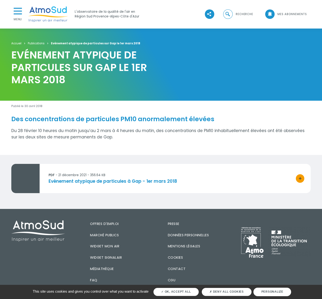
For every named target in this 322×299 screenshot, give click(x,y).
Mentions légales (184, 246)
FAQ (93, 280)
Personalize (272, 291)
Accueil (16, 43)
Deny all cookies (228, 291)
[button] (238, 14)
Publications (36, 43)
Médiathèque (102, 268)
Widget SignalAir (106, 257)
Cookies (175, 257)
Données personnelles (188, 235)
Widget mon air (104, 246)
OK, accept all (177, 291)
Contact (177, 268)
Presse (173, 223)
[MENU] (18, 10)
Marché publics (104, 235)
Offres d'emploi (104, 223)
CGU (171, 280)
